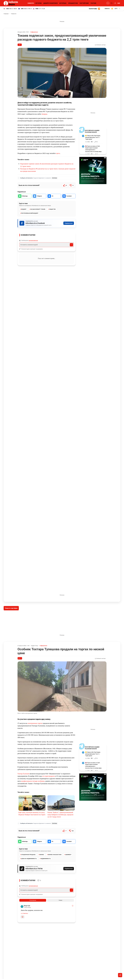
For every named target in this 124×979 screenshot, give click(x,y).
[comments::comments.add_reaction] (22, 916)
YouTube (93, 3)
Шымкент (68, 854)
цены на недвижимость (29, 858)
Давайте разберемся (50, 3)
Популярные (33, 900)
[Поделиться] (120, 975)
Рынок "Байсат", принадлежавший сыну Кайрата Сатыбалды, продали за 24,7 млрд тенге (60, 814)
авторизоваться (33, 240)
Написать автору (101, 44)
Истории (38, 3)
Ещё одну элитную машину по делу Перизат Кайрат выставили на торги (31, 813)
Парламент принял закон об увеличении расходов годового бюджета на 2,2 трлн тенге (46, 165)
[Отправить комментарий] (71, 244)
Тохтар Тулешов (23, 774)
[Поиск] (111, 3)
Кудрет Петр (34, 645)
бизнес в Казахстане (54, 854)
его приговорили (48, 776)
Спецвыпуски (73, 3)
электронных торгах (35, 723)
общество (52, 209)
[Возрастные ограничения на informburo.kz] (107, 3)
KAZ (119, 3)
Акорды (44, 114)
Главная (6, 13)
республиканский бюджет (29, 213)
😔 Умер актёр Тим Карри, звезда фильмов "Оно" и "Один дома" (92, 137)
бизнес (41, 854)
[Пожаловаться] (72, 905)
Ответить (25, 913)
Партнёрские (84, 3)
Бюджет (23, 209)
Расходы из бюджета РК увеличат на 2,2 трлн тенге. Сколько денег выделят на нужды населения (47, 170)
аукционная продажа (28, 854)
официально (34, 32)
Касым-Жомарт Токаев (37, 209)
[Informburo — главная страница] (11, 3)
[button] (112, 8)
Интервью (62, 3)
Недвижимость (46, 858)
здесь (58, 153)
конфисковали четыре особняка (33, 781)
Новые (60, 900)
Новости (31, 3)
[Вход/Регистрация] (115, 3)
